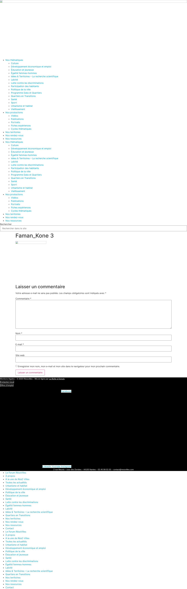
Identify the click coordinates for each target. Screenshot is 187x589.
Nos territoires (12, 132)
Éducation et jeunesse (22, 69)
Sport (14, 102)
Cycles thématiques (21, 128)
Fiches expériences (21, 125)
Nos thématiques (14, 60)
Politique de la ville (21, 89)
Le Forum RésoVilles (15, 472)
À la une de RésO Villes (17, 479)
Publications (17, 119)
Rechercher (6, 224)
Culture (14, 63)
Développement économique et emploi (31, 66)
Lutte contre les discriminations (27, 83)
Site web (20, 355)
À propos (10, 476)
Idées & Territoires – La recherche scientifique (34, 76)
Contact (9, 528)
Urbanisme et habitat (22, 105)
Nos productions (14, 112)
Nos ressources (13, 138)
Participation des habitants (25, 86)
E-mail (19, 344)
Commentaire (23, 299)
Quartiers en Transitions (23, 96)
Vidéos (14, 115)
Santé (14, 99)
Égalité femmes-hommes (24, 73)
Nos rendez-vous (14, 135)
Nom (18, 333)
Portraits (15, 122)
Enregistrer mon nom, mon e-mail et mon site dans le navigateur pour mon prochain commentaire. (69, 366)
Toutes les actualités (16, 482)
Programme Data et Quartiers (26, 92)
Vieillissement (18, 109)
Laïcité (14, 79)
